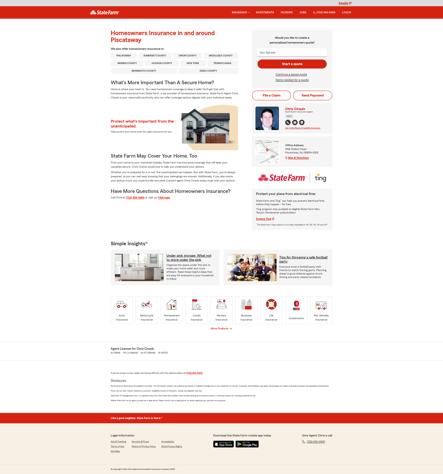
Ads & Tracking (118, 441)
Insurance (239, 12)
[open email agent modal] (295, 123)
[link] (105, 12)
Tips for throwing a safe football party (303, 259)
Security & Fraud (140, 441)
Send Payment (313, 95)
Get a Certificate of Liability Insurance (302, 128)
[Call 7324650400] (288, 122)
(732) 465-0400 (326, 12)
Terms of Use (117, 446)
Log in (346, 12)
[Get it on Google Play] (247, 444)
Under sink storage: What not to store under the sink (188, 258)
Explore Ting (263, 218)
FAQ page (164, 197)
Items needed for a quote (292, 79)
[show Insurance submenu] (248, 12)
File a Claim (272, 95)
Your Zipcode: (268, 52)
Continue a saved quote (291, 74)
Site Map (115, 451)
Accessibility (167, 441)
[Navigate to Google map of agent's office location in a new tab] (302, 122)
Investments (265, 12)
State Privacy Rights (171, 446)
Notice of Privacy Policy (144, 446)
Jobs (302, 12)
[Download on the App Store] (223, 444)
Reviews (286, 12)
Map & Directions (298, 157)
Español (343, 3)
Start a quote (292, 64)
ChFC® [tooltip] (289, 116)
